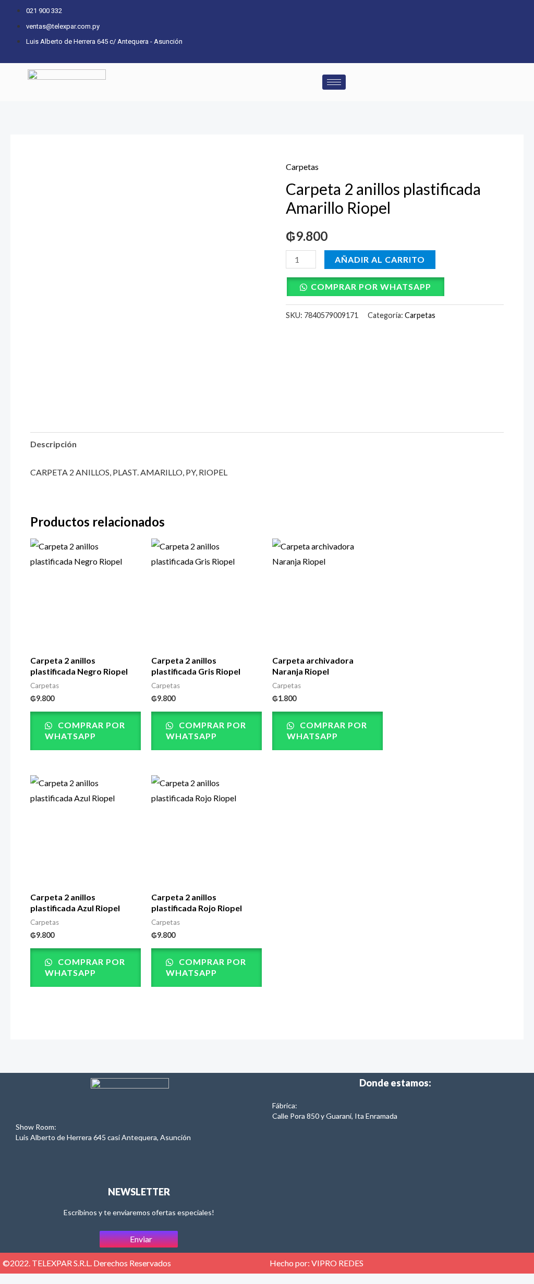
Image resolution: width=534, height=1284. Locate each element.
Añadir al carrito (380, 259)
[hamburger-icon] (334, 82)
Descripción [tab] (53, 444)
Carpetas (302, 167)
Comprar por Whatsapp (371, 286)
